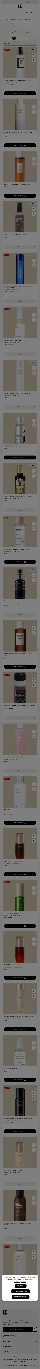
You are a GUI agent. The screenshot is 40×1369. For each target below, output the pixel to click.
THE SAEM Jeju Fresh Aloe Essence (14, 913)
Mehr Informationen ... (27, 1279)
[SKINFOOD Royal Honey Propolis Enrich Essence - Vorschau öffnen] (34, 476)
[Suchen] (27, 12)
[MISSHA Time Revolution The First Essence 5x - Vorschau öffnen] (34, 373)
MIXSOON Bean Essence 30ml (12, 340)
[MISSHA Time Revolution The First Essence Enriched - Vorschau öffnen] (34, 996)
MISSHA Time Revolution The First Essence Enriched (18, 1016)
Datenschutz (17, 1281)
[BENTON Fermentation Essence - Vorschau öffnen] (34, 580)
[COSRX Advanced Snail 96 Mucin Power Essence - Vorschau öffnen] (34, 60)
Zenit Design (31, 1365)
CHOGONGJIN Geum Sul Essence (13, 1170)
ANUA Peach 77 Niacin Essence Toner (14, 757)
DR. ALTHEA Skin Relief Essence (13, 1068)
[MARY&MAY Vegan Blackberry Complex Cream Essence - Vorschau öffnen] (34, 685)
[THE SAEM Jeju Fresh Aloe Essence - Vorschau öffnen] (34, 893)
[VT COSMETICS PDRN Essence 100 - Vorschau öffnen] (34, 425)
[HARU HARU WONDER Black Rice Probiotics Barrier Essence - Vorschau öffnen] (34, 112)
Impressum (23, 1281)
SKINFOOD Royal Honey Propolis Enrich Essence (18, 496)
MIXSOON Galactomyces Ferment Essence (16, 810)
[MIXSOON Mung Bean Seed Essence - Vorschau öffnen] (34, 1257)
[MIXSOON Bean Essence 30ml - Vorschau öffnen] (34, 320)
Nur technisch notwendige (20, 1291)
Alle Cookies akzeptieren (20, 1296)
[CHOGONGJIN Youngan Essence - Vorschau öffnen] (34, 841)
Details (20, 247)
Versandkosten (7, 1359)
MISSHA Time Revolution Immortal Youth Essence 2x (18, 1118)
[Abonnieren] (35, 1329)
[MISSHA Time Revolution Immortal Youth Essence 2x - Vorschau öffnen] (34, 1098)
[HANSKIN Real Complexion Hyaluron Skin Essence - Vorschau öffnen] (34, 529)
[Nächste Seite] (26, 38)
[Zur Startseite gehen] (20, 7)
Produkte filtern (21, 31)
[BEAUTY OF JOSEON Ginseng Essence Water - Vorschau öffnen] (34, 164)
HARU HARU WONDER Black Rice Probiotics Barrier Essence (18, 133)
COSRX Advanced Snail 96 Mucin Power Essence (17, 80)
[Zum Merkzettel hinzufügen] (34, 55)
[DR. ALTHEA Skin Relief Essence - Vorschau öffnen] (34, 1048)
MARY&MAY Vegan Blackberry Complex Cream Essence (19, 705)
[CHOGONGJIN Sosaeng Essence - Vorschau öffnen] (34, 944)
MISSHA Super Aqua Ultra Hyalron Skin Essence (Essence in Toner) (17, 286)
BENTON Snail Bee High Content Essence (15, 234)
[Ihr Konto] (31, 12)
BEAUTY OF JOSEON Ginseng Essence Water (17, 184)
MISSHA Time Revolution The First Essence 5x (17, 393)
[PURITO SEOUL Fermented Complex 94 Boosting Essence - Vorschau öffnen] (34, 1203)
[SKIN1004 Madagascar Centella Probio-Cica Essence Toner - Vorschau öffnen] (34, 633)
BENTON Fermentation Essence (13, 601)
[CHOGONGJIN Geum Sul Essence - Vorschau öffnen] (34, 1150)
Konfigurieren (20, 1285)
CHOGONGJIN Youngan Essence (13, 861)
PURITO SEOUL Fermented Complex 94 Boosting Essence (17, 1224)
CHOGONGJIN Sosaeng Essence (13, 965)
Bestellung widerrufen (9, 1335)
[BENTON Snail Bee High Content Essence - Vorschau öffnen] (34, 214)
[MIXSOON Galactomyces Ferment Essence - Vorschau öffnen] (34, 789)
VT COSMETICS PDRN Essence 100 (14, 446)
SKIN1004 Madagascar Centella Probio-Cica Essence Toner (18, 654)
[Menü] (5, 12)
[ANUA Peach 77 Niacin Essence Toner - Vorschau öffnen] (34, 736)
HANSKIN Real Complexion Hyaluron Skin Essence (18, 549)
